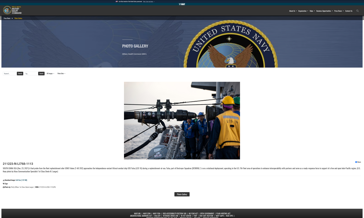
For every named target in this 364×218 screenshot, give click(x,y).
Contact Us (348, 11)
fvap (195, 215)
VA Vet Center (186, 215)
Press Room (338, 11)
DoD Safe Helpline (206, 215)
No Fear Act (193, 213)
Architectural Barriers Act (141, 215)
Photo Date (61, 73)
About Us (292, 11)
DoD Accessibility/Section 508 (174, 213)
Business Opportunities (323, 11)
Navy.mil (137, 213)
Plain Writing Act (223, 213)
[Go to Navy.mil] (182, 4)
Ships (311, 11)
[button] (149, 1)
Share (359, 162)
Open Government (207, 213)
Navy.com (147, 213)
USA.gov (157, 215)
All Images (50, 73)
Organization (302, 11)
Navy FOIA (156, 213)
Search (20, 73)
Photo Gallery (182, 194)
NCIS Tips (229, 215)
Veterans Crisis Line (170, 215)
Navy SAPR (220, 215)
